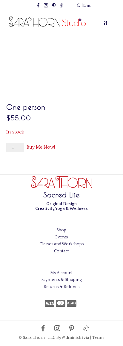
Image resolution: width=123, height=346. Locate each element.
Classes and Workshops (61, 244)
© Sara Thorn (32, 337)
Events (61, 237)
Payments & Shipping (61, 279)
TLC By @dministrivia (68, 337)
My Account (61, 272)
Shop (61, 230)
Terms (98, 337)
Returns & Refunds (61, 286)
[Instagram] (46, 7)
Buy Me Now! (41, 147)
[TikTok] (61, 7)
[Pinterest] (53, 7)
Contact (61, 251)
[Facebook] (38, 7)
